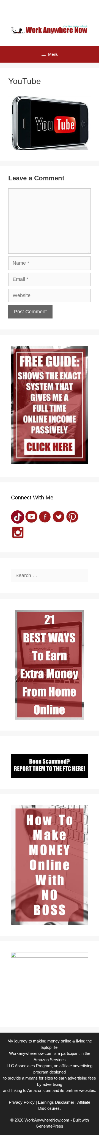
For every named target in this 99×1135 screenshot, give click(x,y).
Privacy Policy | (23, 1102)
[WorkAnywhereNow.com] (49, 29)
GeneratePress (49, 1126)
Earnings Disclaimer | (57, 1102)
